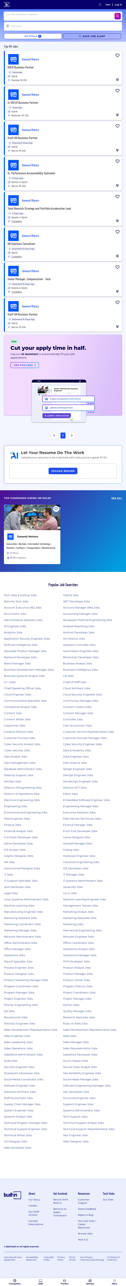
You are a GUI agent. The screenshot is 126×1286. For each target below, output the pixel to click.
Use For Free (24, 365)
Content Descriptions (36, 1223)
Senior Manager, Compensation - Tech (29, 279)
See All (116, 498)
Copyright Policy (49, 1258)
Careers (33, 1205)
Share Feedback (87, 1208)
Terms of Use (72, 1258)
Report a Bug (85, 1214)
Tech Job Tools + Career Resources (87, 1224)
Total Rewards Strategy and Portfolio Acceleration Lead (39, 208)
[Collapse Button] (117, 79)
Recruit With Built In (60, 1201)
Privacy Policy (61, 1258)
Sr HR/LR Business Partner (23, 102)
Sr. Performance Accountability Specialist (31, 173)
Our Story (34, 1199)
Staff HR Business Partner (23, 138)
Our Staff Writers (34, 1213)
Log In (118, 4)
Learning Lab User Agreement (13, 1258)
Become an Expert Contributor (60, 1212)
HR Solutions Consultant (21, 244)
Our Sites (108, 1199)
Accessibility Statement (32, 1258)
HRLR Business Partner (21, 67)
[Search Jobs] (118, 16)
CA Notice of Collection (113, 1258)
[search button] (100, 5)
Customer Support (83, 1201)
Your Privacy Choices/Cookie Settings (92, 1258)
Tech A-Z (83, 1239)
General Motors (27, 536)
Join (107, 4)
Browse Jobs (85, 1233)
